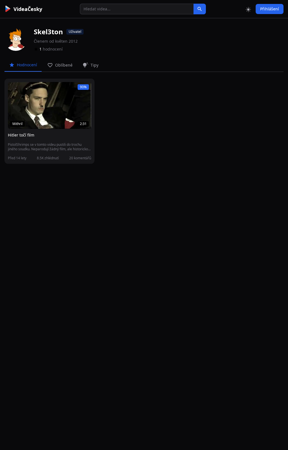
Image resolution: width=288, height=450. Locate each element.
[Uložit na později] (24, 89)
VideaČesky (28, 9)
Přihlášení (269, 9)
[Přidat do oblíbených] (14, 89)
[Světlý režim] (248, 9)
